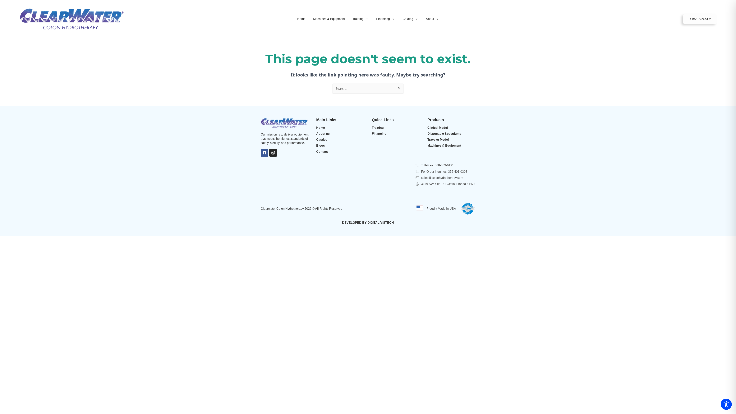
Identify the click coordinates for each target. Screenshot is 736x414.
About (430, 19)
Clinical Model (437, 127)
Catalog (407, 19)
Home (301, 19)
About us (323, 133)
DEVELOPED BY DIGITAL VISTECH (368, 222)
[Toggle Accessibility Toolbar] (726, 404)
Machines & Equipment (329, 19)
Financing (383, 19)
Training (358, 19)
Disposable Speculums (444, 133)
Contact (322, 151)
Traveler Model (438, 139)
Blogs (320, 145)
